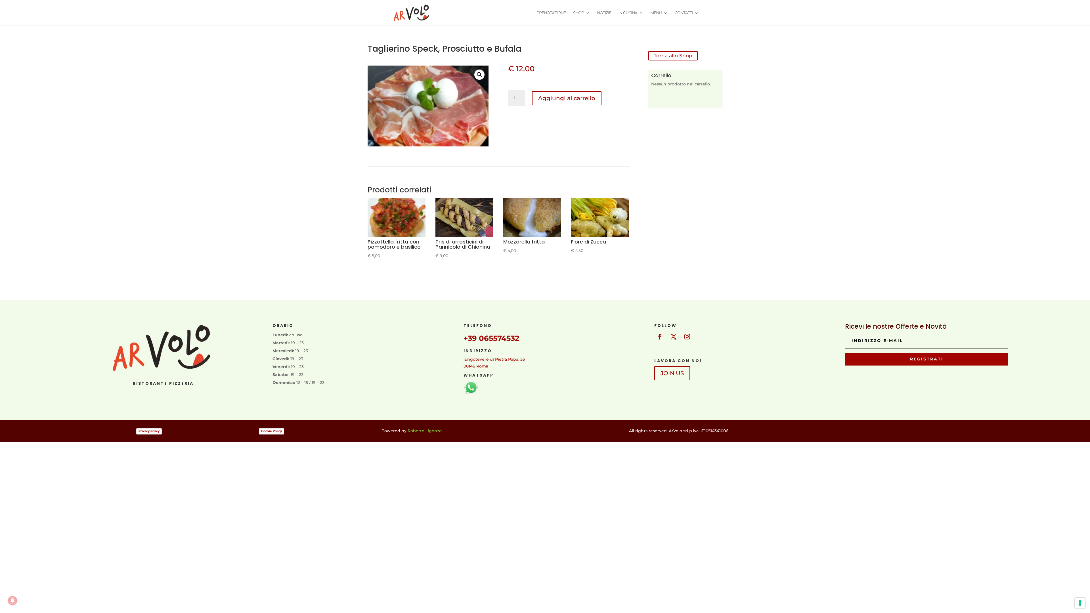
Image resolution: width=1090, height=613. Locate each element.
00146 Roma (476, 366)
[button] (479, 75)
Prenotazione (551, 13)
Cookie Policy (271, 431)
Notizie (604, 13)
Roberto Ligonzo (425, 430)
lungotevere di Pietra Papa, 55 (494, 359)
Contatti (684, 13)
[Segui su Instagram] (687, 336)
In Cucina (628, 13)
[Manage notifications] (12, 600)
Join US (672, 373)
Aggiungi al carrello (566, 98)
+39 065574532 (491, 338)
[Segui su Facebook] (660, 336)
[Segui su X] (673, 336)
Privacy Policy (149, 431)
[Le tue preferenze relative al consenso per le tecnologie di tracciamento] (1080, 603)
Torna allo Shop (673, 55)
